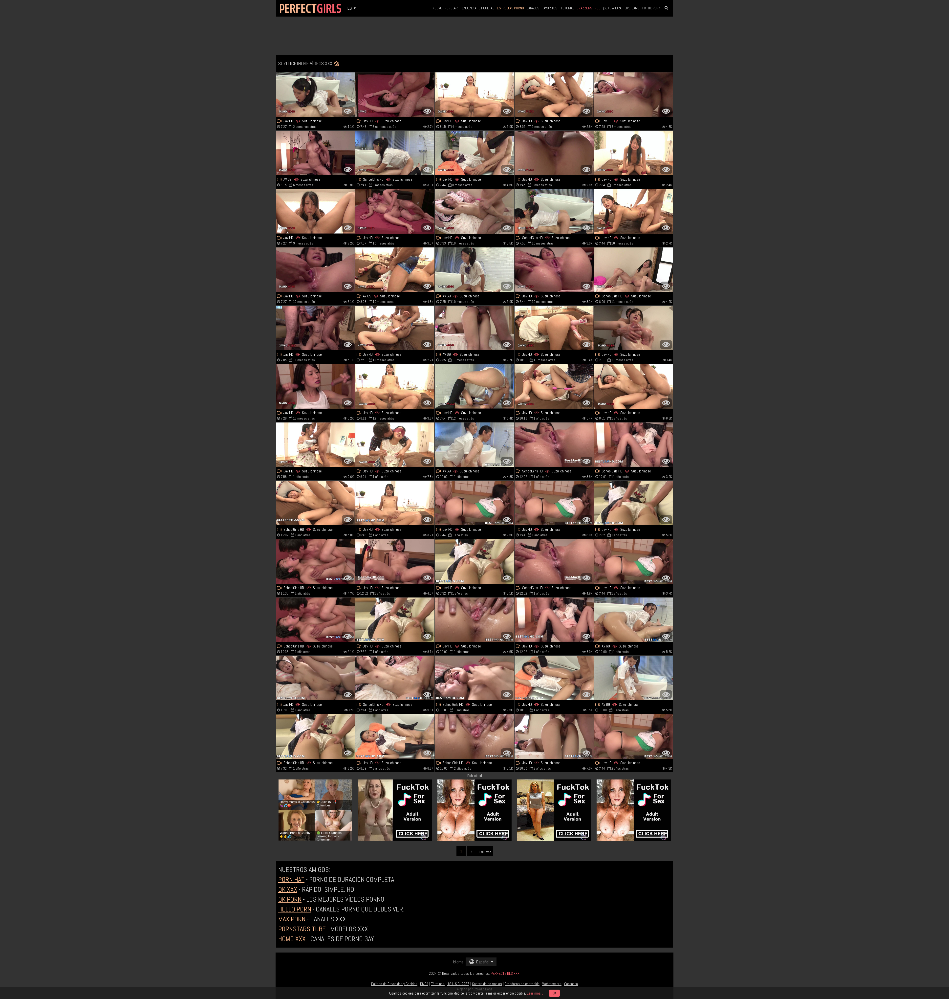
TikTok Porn (651, 8)
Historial (567, 8)
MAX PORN (291, 919)
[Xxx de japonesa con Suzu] (474, 269)
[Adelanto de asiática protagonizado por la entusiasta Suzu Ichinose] (394, 328)
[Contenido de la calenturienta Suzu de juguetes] (394, 503)
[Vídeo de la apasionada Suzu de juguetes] (474, 561)
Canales (532, 8)
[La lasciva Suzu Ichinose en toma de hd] (554, 153)
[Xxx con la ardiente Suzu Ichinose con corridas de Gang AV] (633, 561)
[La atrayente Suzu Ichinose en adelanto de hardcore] (394, 386)
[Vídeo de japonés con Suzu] (474, 328)
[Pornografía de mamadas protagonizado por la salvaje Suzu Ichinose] (554, 503)
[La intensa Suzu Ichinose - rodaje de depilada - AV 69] (474, 444)
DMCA (424, 983)
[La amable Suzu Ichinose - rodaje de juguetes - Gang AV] (633, 503)
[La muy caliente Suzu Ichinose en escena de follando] (315, 269)
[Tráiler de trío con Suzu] (474, 503)
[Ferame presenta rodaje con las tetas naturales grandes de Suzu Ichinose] (554, 94)
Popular (451, 8)
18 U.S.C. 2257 (458, 983)
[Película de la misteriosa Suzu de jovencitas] (315, 386)
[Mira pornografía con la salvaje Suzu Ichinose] (315, 153)
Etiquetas (487, 8)
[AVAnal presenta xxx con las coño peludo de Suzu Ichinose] (474, 153)
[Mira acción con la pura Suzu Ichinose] (554, 561)
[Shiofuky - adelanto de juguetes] (315, 444)
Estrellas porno (510, 8)
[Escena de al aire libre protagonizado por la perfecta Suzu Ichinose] (394, 444)
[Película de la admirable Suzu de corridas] (394, 94)
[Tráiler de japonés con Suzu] (315, 211)
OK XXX (287, 889)
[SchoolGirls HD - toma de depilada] (474, 736)
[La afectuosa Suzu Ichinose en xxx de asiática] (633, 620)
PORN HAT (291, 879)
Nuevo (437, 8)
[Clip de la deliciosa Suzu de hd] (394, 269)
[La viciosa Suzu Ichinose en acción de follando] (474, 94)
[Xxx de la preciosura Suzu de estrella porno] (633, 678)
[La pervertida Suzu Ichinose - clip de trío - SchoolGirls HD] (315, 736)
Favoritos (549, 8)
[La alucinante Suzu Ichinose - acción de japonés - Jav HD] (394, 736)
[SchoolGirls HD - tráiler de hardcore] (474, 678)
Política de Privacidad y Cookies (394, 983)
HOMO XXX (292, 938)
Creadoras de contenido (522, 983)
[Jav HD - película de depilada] (315, 678)
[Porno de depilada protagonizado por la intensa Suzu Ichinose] (315, 620)
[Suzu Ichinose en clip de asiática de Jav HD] (554, 736)
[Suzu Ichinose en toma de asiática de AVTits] (474, 211)
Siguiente (485, 851)
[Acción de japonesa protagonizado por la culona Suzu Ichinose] (394, 211)
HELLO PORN (294, 909)
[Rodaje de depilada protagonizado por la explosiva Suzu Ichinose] (474, 620)
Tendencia (468, 8)
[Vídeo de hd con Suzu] (474, 386)
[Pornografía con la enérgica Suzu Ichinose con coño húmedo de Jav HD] (315, 328)
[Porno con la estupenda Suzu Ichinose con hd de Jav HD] (554, 620)
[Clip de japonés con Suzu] (394, 620)
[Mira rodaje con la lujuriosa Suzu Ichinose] (315, 503)
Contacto (571, 983)
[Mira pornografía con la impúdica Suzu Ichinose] (394, 678)
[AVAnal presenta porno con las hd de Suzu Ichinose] (315, 94)
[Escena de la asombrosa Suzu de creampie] (633, 94)
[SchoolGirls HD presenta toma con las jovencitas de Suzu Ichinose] (394, 153)
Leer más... (535, 993)
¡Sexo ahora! (612, 8)
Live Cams (632, 8)
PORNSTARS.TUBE (302, 929)
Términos (438, 983)
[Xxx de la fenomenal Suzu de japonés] (554, 386)
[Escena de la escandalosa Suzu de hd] (554, 211)
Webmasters (551, 983)
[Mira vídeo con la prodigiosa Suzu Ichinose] (633, 211)
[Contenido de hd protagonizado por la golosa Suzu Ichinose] (633, 269)
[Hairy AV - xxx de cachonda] (633, 153)
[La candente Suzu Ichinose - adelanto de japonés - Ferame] (394, 561)
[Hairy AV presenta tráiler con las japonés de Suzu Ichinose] (633, 386)
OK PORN (290, 899)
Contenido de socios (487, 983)
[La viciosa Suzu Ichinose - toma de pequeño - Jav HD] (633, 328)
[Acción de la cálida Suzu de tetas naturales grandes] (554, 269)
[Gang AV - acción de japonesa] (633, 736)
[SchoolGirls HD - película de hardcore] (315, 561)
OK (554, 993)
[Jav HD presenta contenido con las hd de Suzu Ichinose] (554, 678)
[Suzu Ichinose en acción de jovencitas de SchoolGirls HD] (633, 444)
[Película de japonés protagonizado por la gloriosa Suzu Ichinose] (554, 444)
